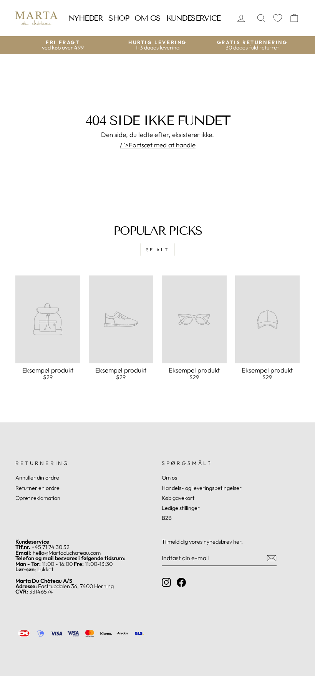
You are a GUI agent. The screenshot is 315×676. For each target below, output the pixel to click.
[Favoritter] (278, 18)
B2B (167, 517)
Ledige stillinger (181, 508)
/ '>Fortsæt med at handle (158, 145)
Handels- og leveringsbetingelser (202, 488)
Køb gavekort (178, 498)
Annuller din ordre (37, 477)
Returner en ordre (37, 488)
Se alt (157, 249)
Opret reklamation (37, 498)
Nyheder (85, 18)
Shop (118, 18)
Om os (147, 18)
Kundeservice (193, 18)
